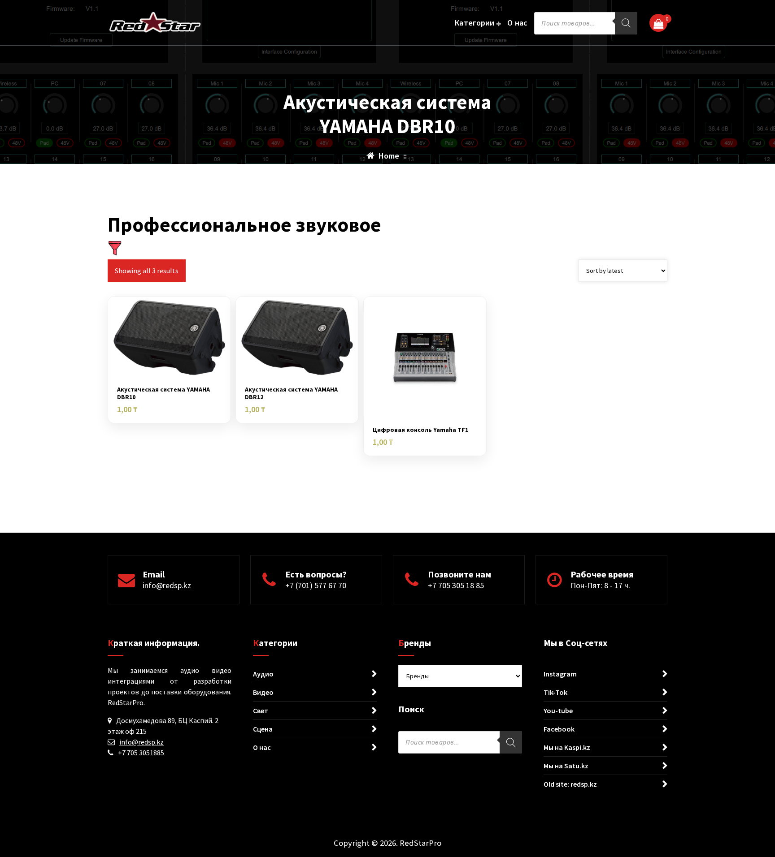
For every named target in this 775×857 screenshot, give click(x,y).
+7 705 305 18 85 (456, 585)
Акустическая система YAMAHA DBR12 (291, 393)
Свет (260, 710)
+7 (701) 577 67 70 (315, 585)
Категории (475, 22)
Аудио (263, 673)
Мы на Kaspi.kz (567, 747)
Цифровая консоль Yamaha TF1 (420, 430)
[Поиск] (626, 23)
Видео (263, 692)
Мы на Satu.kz (566, 765)
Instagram (560, 673)
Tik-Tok (555, 692)
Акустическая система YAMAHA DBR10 (163, 393)
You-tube (558, 710)
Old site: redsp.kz (570, 783)
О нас (517, 22)
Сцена (263, 728)
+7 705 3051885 (141, 752)
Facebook (559, 728)
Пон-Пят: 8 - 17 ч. (600, 585)
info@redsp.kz (167, 585)
